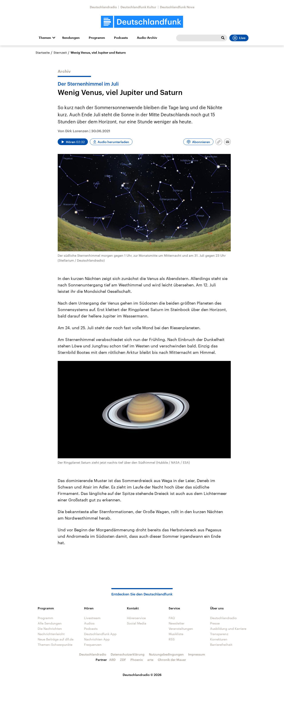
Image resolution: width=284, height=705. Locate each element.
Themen (45, 37)
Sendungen (71, 37)
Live (242, 37)
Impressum (196, 654)
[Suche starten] (222, 38)
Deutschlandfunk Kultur (138, 7)
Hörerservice (136, 618)
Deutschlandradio (103, 7)
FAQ (172, 618)
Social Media (136, 623)
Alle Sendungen (50, 623)
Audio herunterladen (113, 142)
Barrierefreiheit (221, 644)
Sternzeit (60, 52)
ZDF (123, 660)
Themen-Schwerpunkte (55, 644)
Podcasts (121, 37)
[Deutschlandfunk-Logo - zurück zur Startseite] (142, 22)
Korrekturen (218, 639)
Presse (215, 623)
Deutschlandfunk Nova (177, 7)
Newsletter (176, 623)
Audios (89, 623)
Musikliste (176, 634)
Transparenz (219, 634)
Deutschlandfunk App (100, 634)
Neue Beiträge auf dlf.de (55, 639)
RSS (172, 639)
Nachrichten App (97, 639)
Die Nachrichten (50, 628)
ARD (112, 660)
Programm (97, 37)
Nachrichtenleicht (51, 634)
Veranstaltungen (181, 628)
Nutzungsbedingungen (166, 654)
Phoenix (136, 660)
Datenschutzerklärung (127, 654)
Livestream (92, 618)
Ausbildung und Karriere (228, 628)
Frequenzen (93, 644)
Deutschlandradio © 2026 (142, 675)
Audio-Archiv (147, 37)
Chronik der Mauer (172, 660)
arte (150, 660)
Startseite (43, 52)
